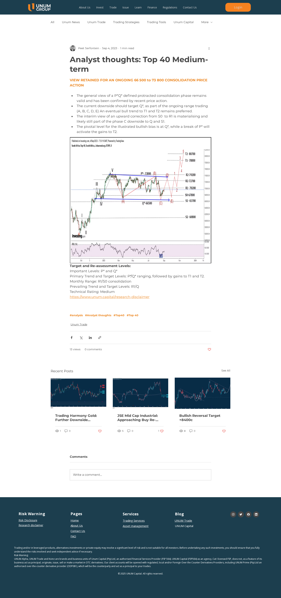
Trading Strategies (126, 22)
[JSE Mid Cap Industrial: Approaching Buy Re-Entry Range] (140, 393)
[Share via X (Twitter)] (81, 337)
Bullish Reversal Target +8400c (199, 418)
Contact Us (78, 531)
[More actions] (209, 48)
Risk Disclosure (28, 520)
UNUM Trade (183, 520)
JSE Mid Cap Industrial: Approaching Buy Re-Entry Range (137, 418)
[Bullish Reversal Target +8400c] (202, 393)
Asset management (136, 526)
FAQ (73, 536)
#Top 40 (132, 315)
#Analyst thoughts (98, 315)
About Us (77, 525)
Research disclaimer (31, 525)
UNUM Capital (184, 526)
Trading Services (134, 520)
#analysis (76, 315)
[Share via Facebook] (71, 337)
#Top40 (119, 315)
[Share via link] (100, 337)
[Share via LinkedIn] (90, 337)
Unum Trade (96, 22)
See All (225, 370)
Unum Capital (184, 22)
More (205, 22)
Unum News (71, 22)
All (52, 22)
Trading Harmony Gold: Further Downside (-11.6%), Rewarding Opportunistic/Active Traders (76, 418)
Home (75, 520)
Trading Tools (156, 22)
